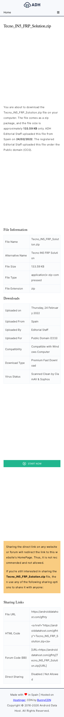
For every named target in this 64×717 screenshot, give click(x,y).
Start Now (34, 463)
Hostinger (19, 700)
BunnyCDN (44, 700)
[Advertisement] (32, 64)
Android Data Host (32, 5)
